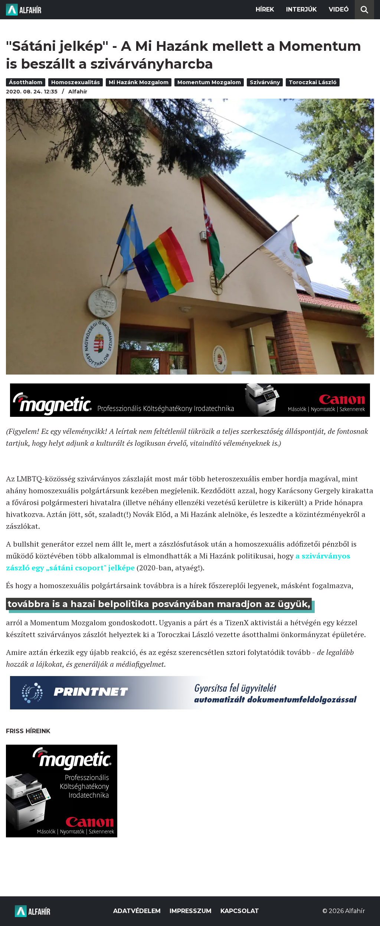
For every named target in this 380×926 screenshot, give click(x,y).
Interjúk (301, 9)
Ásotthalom (25, 82)
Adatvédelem (137, 911)
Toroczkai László (313, 82)
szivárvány (265, 82)
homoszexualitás (75, 82)
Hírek (265, 9)
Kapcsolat (239, 911)
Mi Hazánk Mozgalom (138, 82)
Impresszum (191, 911)
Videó (339, 9)
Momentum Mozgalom (209, 82)
